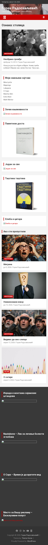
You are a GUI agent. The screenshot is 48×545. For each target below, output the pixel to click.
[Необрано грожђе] (24, 42)
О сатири (7, 377)
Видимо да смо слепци (15, 339)
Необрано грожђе (12, 59)
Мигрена (7, 264)
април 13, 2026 (9, 342)
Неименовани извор (13, 302)
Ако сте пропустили (14, 231)
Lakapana (7, 88)
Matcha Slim (8, 94)
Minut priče (7, 82)
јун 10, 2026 (7, 305)
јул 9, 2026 (7, 267)
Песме (6, 371)
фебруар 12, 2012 (10, 62)
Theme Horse (27, 538)
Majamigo (7, 85)
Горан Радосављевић (20, 8)
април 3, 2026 (8, 380)
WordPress (31, 541)
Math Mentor (8, 100)
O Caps (6, 91)
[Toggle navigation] (5, 17)
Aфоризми (8, 53)
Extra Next (7, 97)
